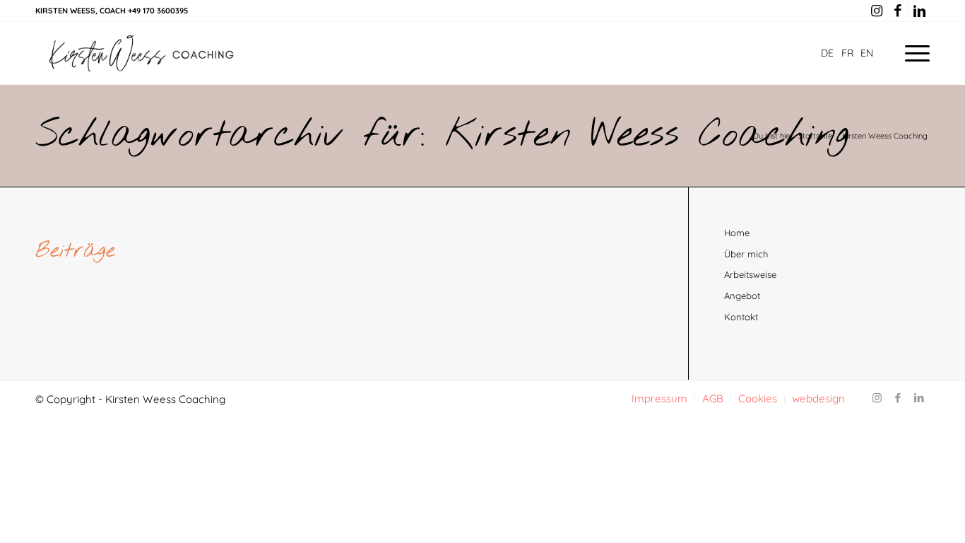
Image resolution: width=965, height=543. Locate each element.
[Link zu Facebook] (897, 10)
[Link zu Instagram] (876, 10)
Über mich (746, 253)
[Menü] (913, 53)
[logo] (141, 53)
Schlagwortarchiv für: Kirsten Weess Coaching (442, 135)
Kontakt (741, 316)
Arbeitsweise (750, 274)
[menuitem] (913, 53)
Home (737, 232)
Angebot (742, 295)
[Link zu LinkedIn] (919, 10)
